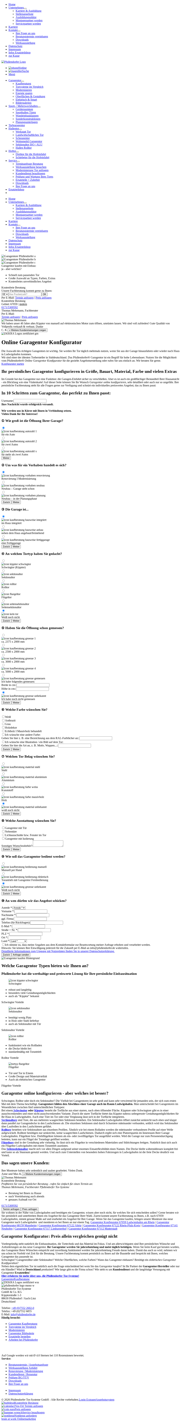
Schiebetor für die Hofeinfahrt (32, 157)
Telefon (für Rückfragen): (15, 922)
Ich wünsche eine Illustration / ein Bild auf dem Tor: (34, 742)
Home (12, 4)
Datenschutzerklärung (21, 1393)
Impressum (15, 49)
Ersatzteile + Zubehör (28, 179)
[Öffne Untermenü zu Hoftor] (17, 151)
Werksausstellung (25, 42)
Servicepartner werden (28, 23)
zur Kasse (14, 55)
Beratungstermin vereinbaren (32, 36)
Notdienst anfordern (25, 1415)
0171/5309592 (9, 307)
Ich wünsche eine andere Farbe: (23, 734)
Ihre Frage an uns (25, 33)
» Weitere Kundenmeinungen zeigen (27, 330)
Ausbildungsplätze (26, 17)
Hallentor (14, 128)
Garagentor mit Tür (16, 827)
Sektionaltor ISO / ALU (29, 144)
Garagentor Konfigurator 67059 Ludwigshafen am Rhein (122, 1222)
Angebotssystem (105, 1399)
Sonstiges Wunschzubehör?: (17, 845)
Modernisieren (24, 89)
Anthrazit (10, 720)
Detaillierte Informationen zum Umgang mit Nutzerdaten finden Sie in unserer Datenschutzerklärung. (58, 951)
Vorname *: (7, 911)
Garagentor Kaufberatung (23, 1323)
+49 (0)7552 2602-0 (22, 1307)
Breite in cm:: (9, 684)
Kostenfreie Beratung (14, 302)
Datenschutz (15, 46)
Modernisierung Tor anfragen (32, 170)
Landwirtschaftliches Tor (30, 134)
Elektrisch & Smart (26, 99)
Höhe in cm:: (8, 688)
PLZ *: (5, 933)
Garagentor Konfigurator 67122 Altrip (60, 1225)
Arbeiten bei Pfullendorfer (23, 1339)
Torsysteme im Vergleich (29, 86)
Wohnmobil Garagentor (29, 141)
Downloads (22, 39)
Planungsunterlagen (27, 122)
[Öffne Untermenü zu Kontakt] (19, 31)
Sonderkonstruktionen (28, 118)
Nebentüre (11, 831)
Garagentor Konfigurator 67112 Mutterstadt (92, 1228)
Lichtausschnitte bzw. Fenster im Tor (25, 835)
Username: (7, 400)
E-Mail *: (6, 926)
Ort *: (4, 937)
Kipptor (39, 1110)
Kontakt (13, 30)
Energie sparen (24, 93)
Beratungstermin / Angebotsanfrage (28, 1364)
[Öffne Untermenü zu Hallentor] (20, 129)
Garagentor (15, 80)
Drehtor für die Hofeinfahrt (31, 154)
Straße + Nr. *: (9, 929)
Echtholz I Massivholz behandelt (23, 731)
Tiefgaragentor (17, 125)
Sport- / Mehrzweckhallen (23, 106)
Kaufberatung (23, 83)
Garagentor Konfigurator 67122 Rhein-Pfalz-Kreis (111, 1225)
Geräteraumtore (24, 109)
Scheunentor (23, 138)
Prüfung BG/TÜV (19, 1377)
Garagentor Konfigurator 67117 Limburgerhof (40, 1228)
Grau (8, 724)
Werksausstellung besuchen (31, 167)
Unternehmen (16, 7)
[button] (91, 991)
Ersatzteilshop (16, 189)
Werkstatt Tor (23, 131)
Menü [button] (12, 74)
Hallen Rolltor (24, 147)
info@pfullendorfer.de (23, 1314)
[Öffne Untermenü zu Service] (18, 161)
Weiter (6, 458)
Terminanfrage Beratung (29, 163)
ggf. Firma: (7, 918)
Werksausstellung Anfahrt (23, 1367)
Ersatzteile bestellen (20, 1336)
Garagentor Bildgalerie (21, 1333)
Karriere (13, 26)
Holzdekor (11, 727)
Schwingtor (20, 1110)
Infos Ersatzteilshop (20, 52)
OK (44, 294)
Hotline (22, 67)
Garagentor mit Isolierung (19, 838)
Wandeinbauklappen (27, 115)
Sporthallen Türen (26, 112)
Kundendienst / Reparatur (23, 1374)
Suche (25, 71)
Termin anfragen (24, 297)
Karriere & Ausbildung (28, 10)
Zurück (6, 502)
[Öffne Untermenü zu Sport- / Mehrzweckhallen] (39, 107)
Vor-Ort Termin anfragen (29, 1406)
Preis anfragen (44, 297)
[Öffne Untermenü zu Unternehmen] (25, 8)
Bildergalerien (23, 102)
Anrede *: (7, 907)
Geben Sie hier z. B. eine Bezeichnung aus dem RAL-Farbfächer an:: (40, 738)
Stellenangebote (24, 14)
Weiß (8, 716)
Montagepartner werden (29, 20)
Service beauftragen (33, 1412)
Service (13, 160)
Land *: (5, 941)
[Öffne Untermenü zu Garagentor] (22, 81)
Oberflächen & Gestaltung (30, 96)
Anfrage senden (21, 954)
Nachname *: (8, 914)
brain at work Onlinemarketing (18, 1418)
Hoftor (12, 150)
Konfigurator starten (12, 363)
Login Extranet (87, 1399)
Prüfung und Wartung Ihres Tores (34, 176)
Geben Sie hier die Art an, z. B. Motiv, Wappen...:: (29, 745)
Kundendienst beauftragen (30, 173)
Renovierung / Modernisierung (26, 1371)
